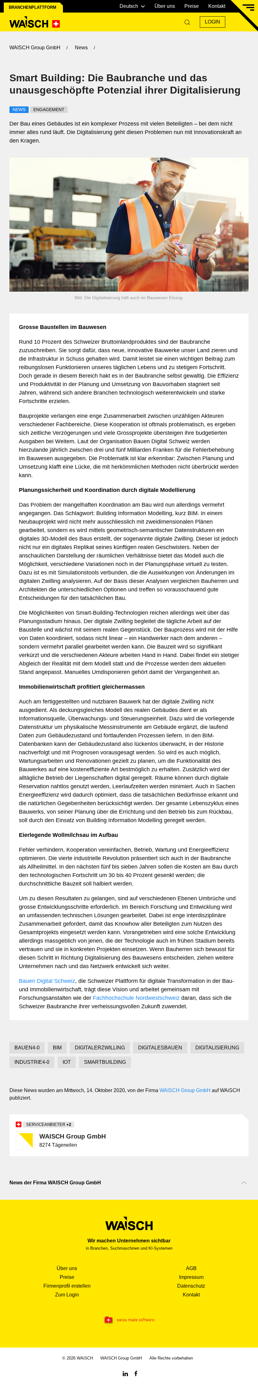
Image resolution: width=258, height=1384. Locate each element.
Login (212, 21)
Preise (191, 6)
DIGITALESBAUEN (160, 1047)
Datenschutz (191, 1286)
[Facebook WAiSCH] (136, 1373)
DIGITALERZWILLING (100, 1047)
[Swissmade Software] (129, 1320)
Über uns (164, 6)
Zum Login (67, 1294)
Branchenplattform (32, 7)
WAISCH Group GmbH (185, 1090)
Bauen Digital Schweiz (47, 981)
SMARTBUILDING (105, 1062)
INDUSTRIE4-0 (31, 1062)
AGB (191, 1268)
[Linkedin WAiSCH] (125, 1373)
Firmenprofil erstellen (67, 1286)
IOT (67, 1062)
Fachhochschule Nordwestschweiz (136, 998)
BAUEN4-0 (27, 1047)
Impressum (191, 1277)
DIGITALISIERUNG (217, 1047)
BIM (57, 1047)
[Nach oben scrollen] (244, 1183)
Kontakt (216, 6)
